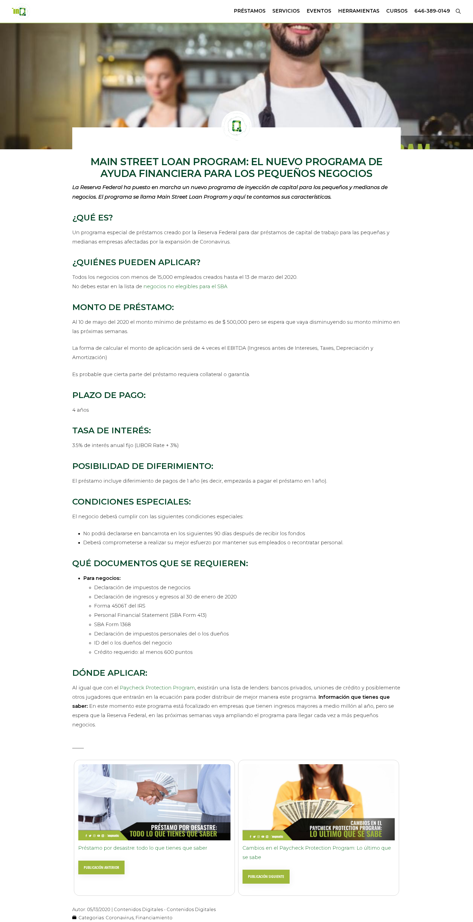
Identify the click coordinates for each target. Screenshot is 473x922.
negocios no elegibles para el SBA (185, 287)
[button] (458, 11)
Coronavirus (120, 917)
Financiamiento (153, 917)
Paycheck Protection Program (157, 688)
